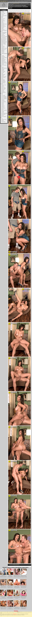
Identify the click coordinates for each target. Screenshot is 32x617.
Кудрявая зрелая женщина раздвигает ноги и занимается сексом (10, 597)
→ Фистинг (2, 115)
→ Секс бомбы (2, 95)
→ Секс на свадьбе (3, 98)
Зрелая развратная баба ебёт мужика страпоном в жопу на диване (3, 587)
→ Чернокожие (2, 121)
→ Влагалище (2, 35)
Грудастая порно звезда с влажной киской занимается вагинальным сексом (17, 587)
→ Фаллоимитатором (3, 113)
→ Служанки (2, 100)
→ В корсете (2, 29)
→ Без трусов (2, 18)
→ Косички (2, 55)
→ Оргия (1, 78)
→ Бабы (1, 17)
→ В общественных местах (3, 31)
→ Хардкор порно (3, 119)
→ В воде (1, 28)
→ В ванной (2, 27)
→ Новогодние (2, 74)
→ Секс (1, 94)
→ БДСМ (1, 16)
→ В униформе (2, 33)
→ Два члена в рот (3, 38)
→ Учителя (2, 112)
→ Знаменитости (3, 49)
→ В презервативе (3, 32)
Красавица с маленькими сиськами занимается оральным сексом (3, 576)
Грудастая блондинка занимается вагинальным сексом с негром (3, 597)
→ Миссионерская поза (3, 65)
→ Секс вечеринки (3, 96)
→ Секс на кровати (3, 97)
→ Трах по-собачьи (3, 110)
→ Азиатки (2, 14)
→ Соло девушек (3, 101)
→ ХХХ (1, 118)
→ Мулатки (2, 70)
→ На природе (2, 71)
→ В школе (2, 34)
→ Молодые (2, 69)
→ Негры (1, 73)
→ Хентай (2, 120)
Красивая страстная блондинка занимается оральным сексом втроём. (3, 608)
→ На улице (2, 72)
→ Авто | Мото (2, 13)
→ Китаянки (2, 51)
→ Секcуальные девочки (2, 93)
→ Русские (2, 90)
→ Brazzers (2, 11)
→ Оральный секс (3, 76)
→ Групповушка (3, 37)
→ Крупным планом (3, 57)
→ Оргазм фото (2, 77)
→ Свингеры (2, 91)
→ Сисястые (2, 99)
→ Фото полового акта (3, 117)
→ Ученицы (2, 111)
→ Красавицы (2, 56)
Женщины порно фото (16, 3)
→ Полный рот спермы (2, 83)
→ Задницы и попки (3, 48)
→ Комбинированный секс (3, 54)
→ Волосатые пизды (3, 36)
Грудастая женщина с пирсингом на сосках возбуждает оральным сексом (17, 576)
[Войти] (3, 4)
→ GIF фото (2, 12)
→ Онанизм (2, 75)
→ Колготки (2, 52)
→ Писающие (2, 79)
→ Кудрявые (2, 58)
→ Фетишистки (2, 114)
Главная (4, 10)
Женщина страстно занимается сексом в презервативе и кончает (23, 608)
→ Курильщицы (3, 59)
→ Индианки (2, 50)
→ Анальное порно (3, 15)
